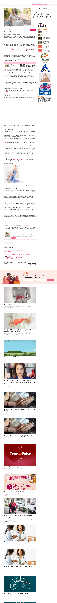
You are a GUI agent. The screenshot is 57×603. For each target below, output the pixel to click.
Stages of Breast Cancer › (8, 251)
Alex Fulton (7, 335)
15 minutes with (6, 389)
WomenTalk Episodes (27, 4)
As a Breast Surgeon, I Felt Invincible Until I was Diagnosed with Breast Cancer (46, 38)
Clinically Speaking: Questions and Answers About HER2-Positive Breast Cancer (46, 46)
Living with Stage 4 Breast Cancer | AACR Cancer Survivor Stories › (13, 257)
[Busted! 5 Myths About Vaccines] (20, 481)
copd (5, 361)
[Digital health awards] (45, 57)
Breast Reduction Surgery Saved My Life (46, 31)
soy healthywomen (20, 4)
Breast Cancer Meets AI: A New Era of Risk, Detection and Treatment (46, 42)
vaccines (5, 495)
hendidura (29, 49)
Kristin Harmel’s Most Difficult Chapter (46, 34)
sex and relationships (7, 415)
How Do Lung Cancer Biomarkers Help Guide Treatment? (18, 594)
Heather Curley (14, 233)
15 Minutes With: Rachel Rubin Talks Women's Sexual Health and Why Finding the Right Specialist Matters (20, 382)
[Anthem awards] (45, 77)
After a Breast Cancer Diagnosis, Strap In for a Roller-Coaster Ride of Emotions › (17, 248)
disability (5, 522)
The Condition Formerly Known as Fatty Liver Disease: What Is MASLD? (18, 330)
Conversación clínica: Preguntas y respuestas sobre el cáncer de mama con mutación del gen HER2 (46, 50)
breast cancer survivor (10, 262)
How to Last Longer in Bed (44, 101)
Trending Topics (41, 96)
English (33, 30)
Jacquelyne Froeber (8, 494)
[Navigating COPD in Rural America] (20, 347)
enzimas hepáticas (26, 81)
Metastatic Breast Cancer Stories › (9, 258)
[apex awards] (45, 66)
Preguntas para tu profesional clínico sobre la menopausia (18, 567)
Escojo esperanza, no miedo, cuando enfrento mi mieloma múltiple (14, 65)
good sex (6, 4)
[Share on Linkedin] (43, 26)
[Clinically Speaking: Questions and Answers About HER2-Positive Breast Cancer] (40, 46)
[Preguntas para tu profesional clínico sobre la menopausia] (20, 556)
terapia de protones (31, 98)
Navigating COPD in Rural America (15, 357)
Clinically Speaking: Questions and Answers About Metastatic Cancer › (15, 250)
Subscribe (33, 4)
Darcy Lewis (7, 308)
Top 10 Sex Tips (43, 98)
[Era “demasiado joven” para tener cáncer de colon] (22, 65)
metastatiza (7, 91)
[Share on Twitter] (40, 26)
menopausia (6, 573)
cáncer (7, 38)
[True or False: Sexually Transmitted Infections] (20, 454)
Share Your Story (40, 4)
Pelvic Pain (48, 99)
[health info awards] (45, 88)
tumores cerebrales (24, 158)
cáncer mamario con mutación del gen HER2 (22, 40)
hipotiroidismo (12, 49)
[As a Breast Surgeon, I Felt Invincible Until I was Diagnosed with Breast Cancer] (40, 38)
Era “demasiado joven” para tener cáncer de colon (30, 66)
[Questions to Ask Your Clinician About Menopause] (20, 532)
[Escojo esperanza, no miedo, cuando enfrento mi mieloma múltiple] (7, 65)
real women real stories (16, 262)
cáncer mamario (28, 59)
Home (40, 8)
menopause (6, 546)
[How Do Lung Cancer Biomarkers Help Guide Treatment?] (20, 583)
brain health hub (12, 4)
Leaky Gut (47, 98)
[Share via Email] (45, 26)
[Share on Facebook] (38, 26)
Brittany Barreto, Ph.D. (8, 521)
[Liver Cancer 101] (20, 295)
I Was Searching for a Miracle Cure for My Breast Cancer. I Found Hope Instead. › (17, 254)
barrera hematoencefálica (17, 159)
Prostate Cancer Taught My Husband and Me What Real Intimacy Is (19, 410)
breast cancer (44, 8)
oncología (5, 263)
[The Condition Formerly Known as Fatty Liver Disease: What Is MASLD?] (20, 320)
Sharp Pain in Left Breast (41, 97)
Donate (45, 4)
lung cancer (6, 600)
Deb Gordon (7, 360)
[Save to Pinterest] (42, 26)
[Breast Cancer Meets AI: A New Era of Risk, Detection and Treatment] (40, 42)
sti (4, 471)
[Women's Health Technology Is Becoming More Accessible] (20, 506)
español (25, 262)
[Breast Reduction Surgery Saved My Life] (40, 31)
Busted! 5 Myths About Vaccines (14, 491)
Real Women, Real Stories (42, 23)
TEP (33, 36)
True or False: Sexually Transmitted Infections (18, 467)
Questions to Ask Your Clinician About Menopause (19, 542)
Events (3, 4)
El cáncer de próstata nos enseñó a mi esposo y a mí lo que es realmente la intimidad (19, 436)
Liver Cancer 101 (9, 304)
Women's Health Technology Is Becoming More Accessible (18, 516)
